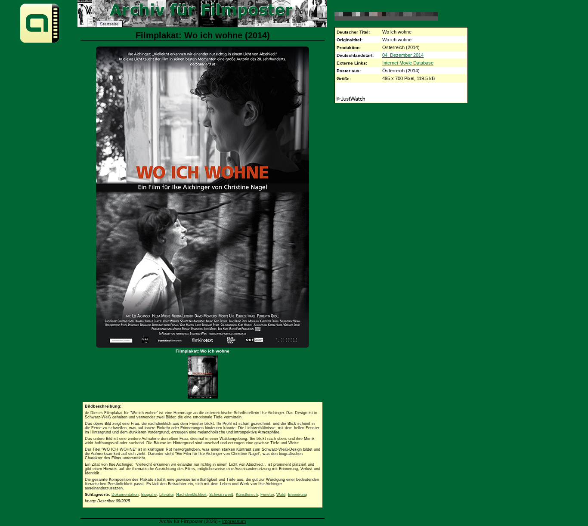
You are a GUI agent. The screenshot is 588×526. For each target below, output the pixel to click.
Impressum (234, 521)
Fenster (267, 494)
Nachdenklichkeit (191, 494)
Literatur (166, 494)
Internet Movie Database (407, 62)
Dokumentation (125, 494)
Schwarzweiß (221, 494)
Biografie (149, 494)
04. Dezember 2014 (403, 55)
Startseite (109, 24)
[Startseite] (39, 42)
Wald (280, 494)
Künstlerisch (247, 494)
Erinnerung (297, 494)
